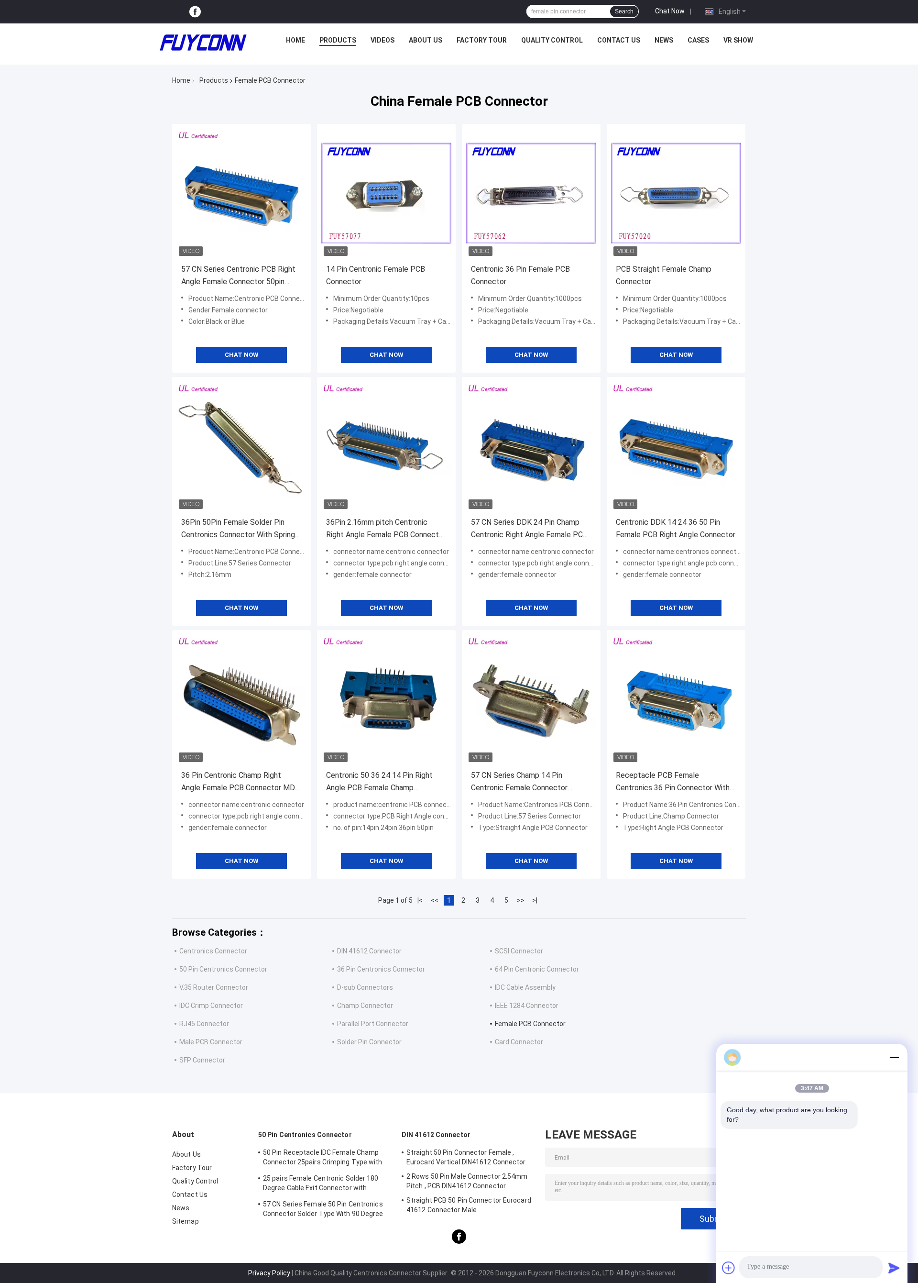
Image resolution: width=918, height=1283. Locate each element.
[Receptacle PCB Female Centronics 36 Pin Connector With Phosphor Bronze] (676, 699)
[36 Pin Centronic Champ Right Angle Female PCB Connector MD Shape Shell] (241, 699)
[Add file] (728, 1267)
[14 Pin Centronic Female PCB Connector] (386, 193)
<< (434, 900)
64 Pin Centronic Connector (537, 969)
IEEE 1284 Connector (526, 1005)
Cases (698, 40)
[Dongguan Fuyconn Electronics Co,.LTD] (203, 42)
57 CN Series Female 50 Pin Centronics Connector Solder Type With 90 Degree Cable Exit (323, 1210)
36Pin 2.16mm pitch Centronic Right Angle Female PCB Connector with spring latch (386, 529)
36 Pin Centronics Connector (381, 969)
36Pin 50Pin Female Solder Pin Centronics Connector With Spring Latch (238, 529)
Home (295, 40)
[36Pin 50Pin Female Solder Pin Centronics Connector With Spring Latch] (241, 446)
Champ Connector (365, 1005)
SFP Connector (202, 1060)
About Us (425, 40)
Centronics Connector (213, 951)
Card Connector (519, 1042)
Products (337, 40)
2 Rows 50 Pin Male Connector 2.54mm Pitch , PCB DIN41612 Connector (467, 1181)
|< (420, 900)
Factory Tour (482, 40)
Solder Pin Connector (369, 1042)
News (664, 40)
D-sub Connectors (365, 987)
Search (624, 11)
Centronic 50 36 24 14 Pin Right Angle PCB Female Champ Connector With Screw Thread (379, 782)
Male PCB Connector (210, 1042)
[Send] (894, 1267)
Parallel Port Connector (372, 1024)
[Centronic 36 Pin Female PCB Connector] (531, 193)
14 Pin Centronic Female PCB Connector (375, 275)
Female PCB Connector (530, 1024)
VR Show (738, 40)
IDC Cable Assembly (525, 987)
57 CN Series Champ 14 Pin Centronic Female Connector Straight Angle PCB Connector (522, 782)
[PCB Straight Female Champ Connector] (676, 193)
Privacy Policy (269, 1273)
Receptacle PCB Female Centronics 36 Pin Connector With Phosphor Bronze (673, 782)
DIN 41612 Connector (369, 951)
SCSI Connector (519, 951)
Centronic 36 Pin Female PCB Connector (520, 275)
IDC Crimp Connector (211, 1005)
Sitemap (185, 1221)
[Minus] (894, 1057)
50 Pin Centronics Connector (223, 969)
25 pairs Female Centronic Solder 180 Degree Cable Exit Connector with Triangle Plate (321, 1184)
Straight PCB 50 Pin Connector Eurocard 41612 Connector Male (468, 1205)
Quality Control (552, 40)
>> (521, 900)
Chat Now (670, 11)
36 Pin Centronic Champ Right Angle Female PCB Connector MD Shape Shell (238, 782)
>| (534, 900)
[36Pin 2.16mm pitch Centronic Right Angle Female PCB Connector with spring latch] (386, 446)
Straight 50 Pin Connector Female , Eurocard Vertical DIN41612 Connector (466, 1157)
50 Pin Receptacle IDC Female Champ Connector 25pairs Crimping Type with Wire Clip (322, 1159)
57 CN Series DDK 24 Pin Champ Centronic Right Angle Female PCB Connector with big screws (529, 529)
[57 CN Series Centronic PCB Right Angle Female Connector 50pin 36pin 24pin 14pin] (241, 193)
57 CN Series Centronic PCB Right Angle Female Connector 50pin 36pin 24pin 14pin (238, 276)
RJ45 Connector (204, 1024)
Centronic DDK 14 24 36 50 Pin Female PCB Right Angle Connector (675, 528)
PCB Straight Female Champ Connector (663, 275)
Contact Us (618, 40)
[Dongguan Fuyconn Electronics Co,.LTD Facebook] (195, 12)
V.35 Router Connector (213, 987)
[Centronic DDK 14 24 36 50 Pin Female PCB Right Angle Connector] (676, 446)
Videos (382, 40)
